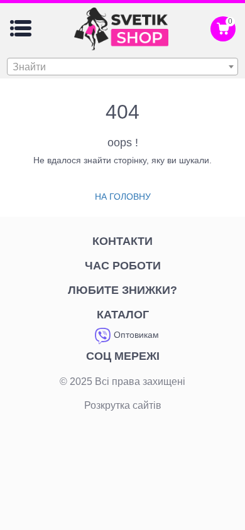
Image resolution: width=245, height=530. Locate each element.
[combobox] (122, 66)
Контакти (122, 241)
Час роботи (123, 265)
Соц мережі (123, 356)
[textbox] (122, 67)
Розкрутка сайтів (122, 405)
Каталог (123, 314)
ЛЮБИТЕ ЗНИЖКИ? (122, 290)
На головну (123, 197)
